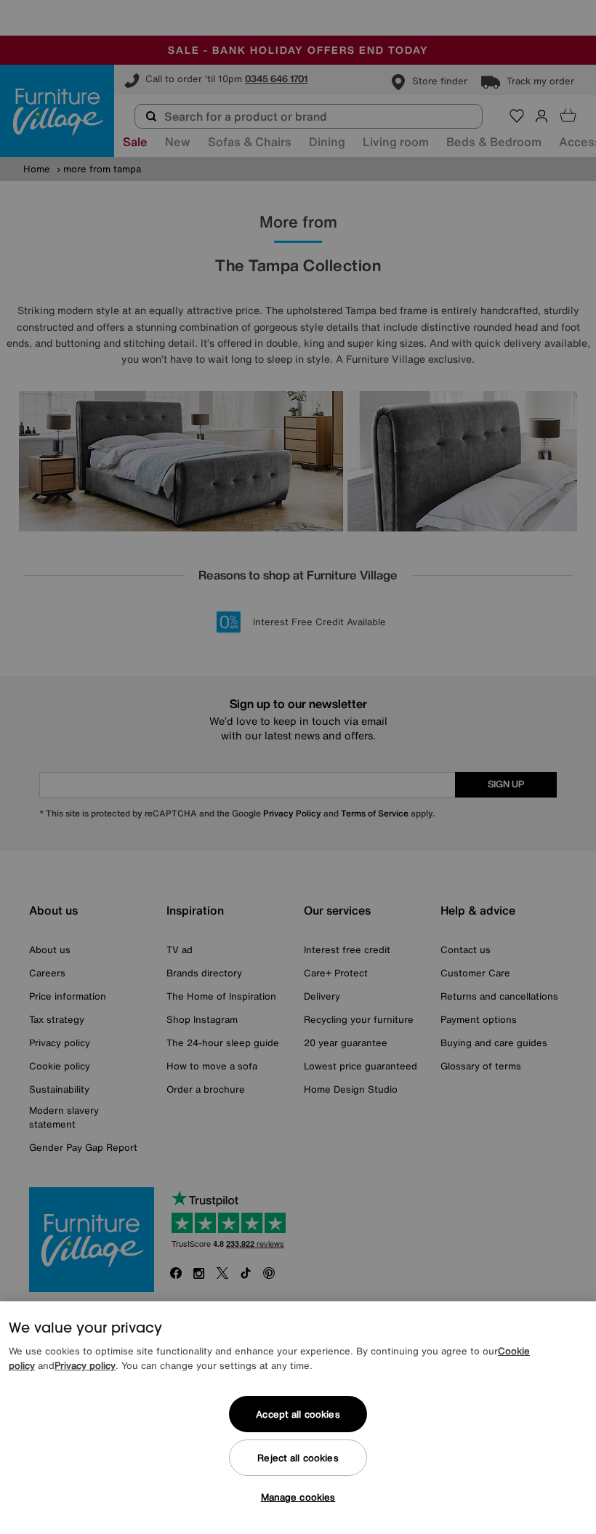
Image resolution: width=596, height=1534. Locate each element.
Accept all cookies (297, 1414)
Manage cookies (298, 1497)
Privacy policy (85, 1366)
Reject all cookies (297, 1458)
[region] (298, 1417)
